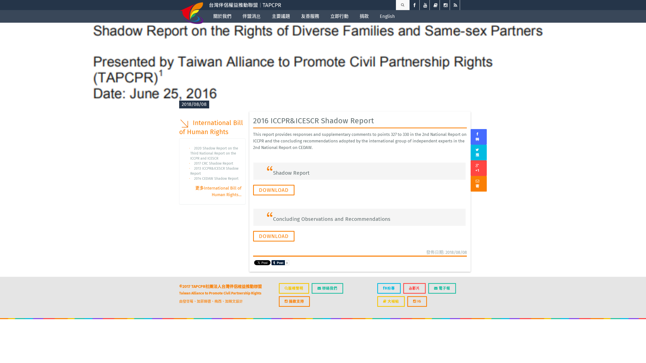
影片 (416, 288)
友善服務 (310, 16)
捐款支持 (296, 301)
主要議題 (281, 16)
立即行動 (339, 16)
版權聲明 (295, 288)
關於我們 (222, 16)
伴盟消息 (252, 16)
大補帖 (393, 301)
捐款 (364, 16)
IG (418, 301)
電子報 (444, 288)
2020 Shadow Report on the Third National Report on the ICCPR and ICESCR (214, 153)
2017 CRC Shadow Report (213, 163)
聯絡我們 (329, 288)
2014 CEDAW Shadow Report (216, 178)
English (387, 16)
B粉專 (390, 288)
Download (274, 190)
